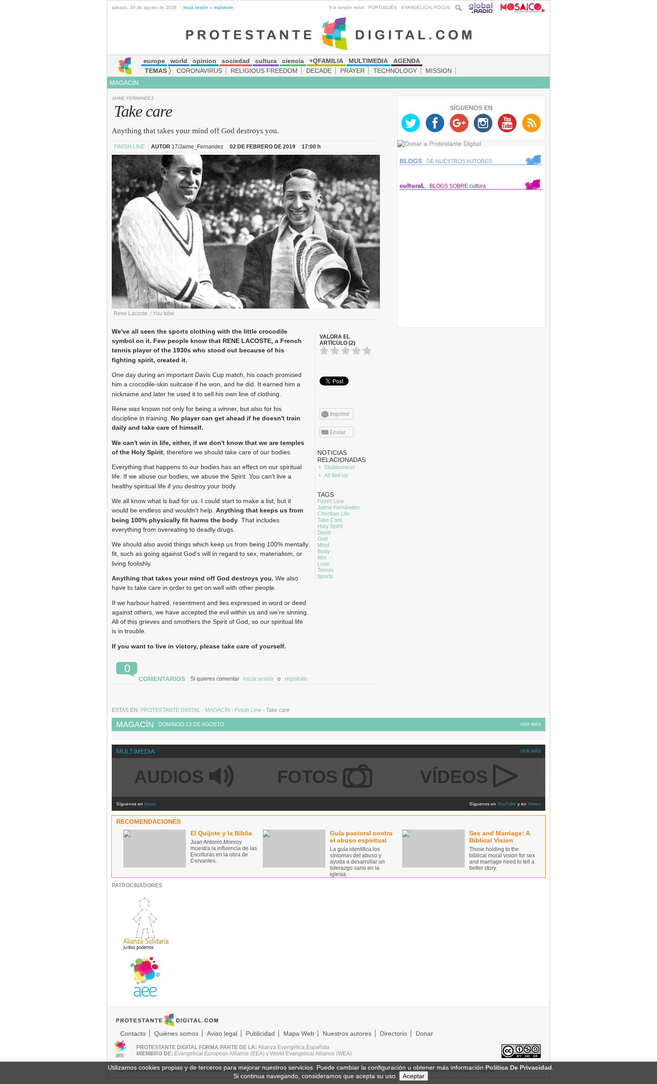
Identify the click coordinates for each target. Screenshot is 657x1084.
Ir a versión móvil (346, 7)
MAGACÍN (124, 82)
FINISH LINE (130, 147)
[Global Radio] (481, 7)
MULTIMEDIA (135, 751)
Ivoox (150, 803)
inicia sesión (195, 7)
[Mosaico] (519, 7)
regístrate (223, 7)
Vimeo (534, 803)
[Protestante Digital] (329, 33)
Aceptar (414, 1076)
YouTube (506, 803)
